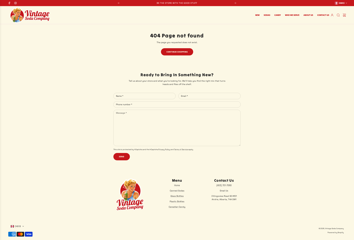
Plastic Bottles (177, 201)
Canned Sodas (177, 190)
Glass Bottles (177, 196)
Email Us (224, 190)
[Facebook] (9, 3)
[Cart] (344, 15)
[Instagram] (15, 3)
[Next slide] (235, 3)
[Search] (338, 15)
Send (121, 156)
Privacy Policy (164, 149)
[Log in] (332, 15)
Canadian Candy (177, 206)
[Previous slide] (119, 3)
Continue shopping (177, 52)
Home (177, 185)
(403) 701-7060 (224, 185)
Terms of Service (181, 149)
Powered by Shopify (336, 232)
